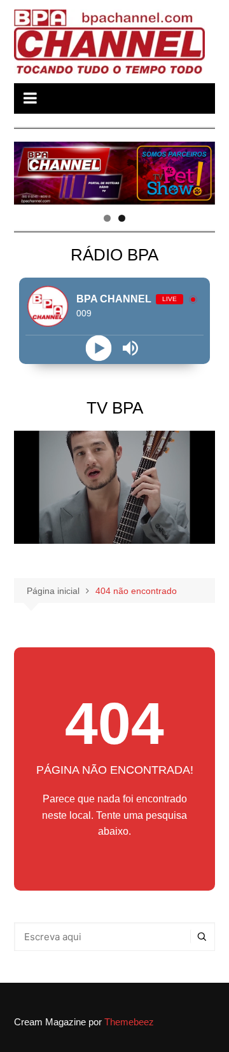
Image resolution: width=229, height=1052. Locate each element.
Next (199, 169)
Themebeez (129, 1021)
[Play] (99, 348)
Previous (29, 169)
